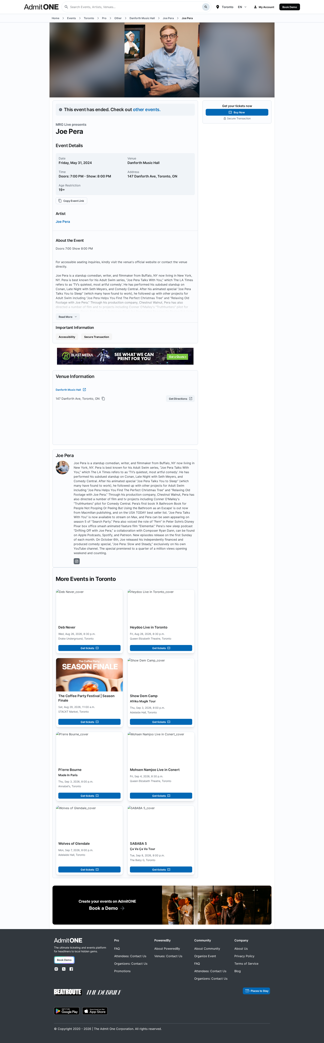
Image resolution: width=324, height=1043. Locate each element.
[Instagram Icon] (77, 561)
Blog (237, 971)
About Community (207, 948)
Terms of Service (246, 963)
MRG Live (63, 124)
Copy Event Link (73, 200)
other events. (146, 109)
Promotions (122, 971)
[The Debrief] (104, 992)
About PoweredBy (167, 948)
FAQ (117, 948)
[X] (64, 969)
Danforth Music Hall (68, 389)
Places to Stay (259, 990)
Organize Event (205, 956)
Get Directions (178, 398)
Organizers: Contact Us (130, 963)
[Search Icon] (206, 7)
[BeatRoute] (68, 992)
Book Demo (289, 7)
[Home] (68, 940)
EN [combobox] (240, 7)
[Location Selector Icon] (217, 7)
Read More (65, 316)
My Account (266, 7)
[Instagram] (56, 969)
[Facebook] (71, 969)
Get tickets (87, 648)
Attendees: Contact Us (130, 956)
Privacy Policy (244, 956)
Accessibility (67, 336)
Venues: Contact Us (168, 956)
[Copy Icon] (103, 399)
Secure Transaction (96, 336)
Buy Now (239, 112)
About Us (241, 948)
